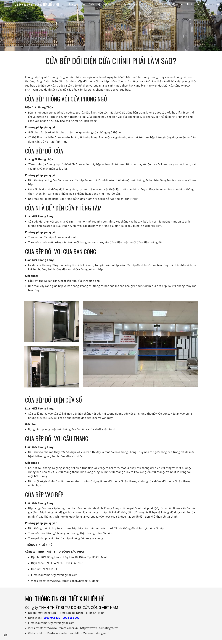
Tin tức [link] (191, 4)
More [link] (206, 4)
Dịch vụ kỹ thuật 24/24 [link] (101, 4)
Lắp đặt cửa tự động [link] (166, 4)
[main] (111, 61)
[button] (218, 4)
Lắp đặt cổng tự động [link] (134, 4)
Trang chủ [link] (74, 4)
